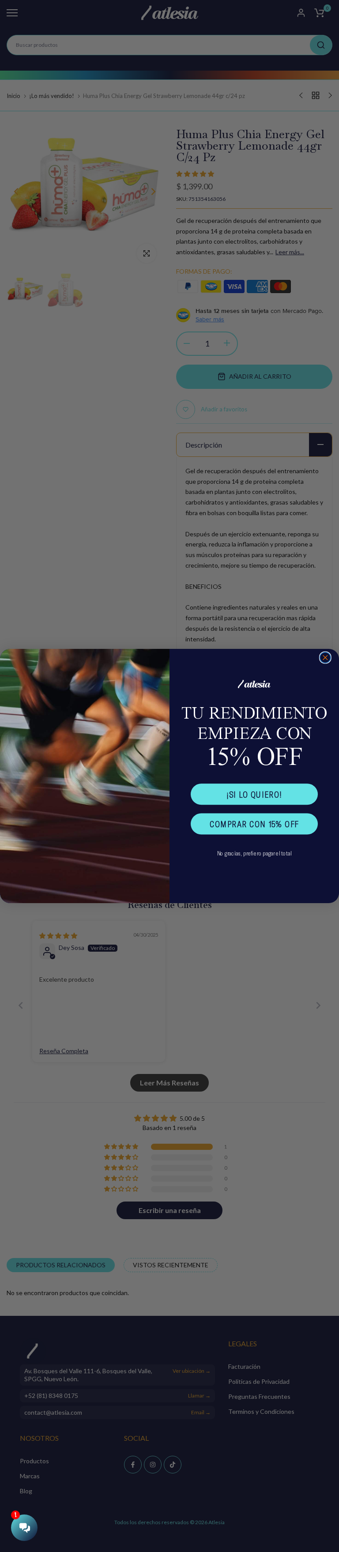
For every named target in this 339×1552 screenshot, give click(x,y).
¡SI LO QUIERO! (254, 794)
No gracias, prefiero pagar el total (254, 853)
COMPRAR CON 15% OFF (254, 824)
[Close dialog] (325, 657)
